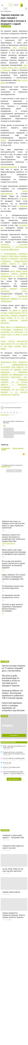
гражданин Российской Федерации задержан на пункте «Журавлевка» (14, 298)
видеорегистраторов (9, 167)
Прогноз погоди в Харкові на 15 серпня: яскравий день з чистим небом (13, 668)
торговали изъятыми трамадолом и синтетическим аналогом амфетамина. (14, 247)
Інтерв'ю (7, 725)
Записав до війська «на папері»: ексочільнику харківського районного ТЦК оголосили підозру (13, 694)
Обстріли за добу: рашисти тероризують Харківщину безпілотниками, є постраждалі (12, 607)
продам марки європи (11, 892)
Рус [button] (6, 8)
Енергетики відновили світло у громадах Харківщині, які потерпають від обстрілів (13, 707)
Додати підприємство (14, 779)
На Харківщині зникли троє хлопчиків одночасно (13, 587)
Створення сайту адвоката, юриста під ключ (13, 847)
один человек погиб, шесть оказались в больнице (14, 67)
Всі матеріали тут (14, 735)
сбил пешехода (20, 48)
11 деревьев (22, 206)
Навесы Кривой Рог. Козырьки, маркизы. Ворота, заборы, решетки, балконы (13, 915)
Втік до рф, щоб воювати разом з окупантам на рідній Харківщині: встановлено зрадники (13, 564)
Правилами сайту (6, 466)
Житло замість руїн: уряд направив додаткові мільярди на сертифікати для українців (14, 552)
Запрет (3, 140)
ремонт (24, 199)
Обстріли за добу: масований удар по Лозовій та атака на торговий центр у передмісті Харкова (11, 680)
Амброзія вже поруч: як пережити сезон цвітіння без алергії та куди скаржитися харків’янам (13, 524)
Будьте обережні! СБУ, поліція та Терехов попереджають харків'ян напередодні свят (13, 577)
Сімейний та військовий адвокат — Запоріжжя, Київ (13, 836)
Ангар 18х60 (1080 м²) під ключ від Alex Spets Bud (12, 870)
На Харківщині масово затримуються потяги (11, 596)
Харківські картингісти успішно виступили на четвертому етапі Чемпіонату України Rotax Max (13, 538)
